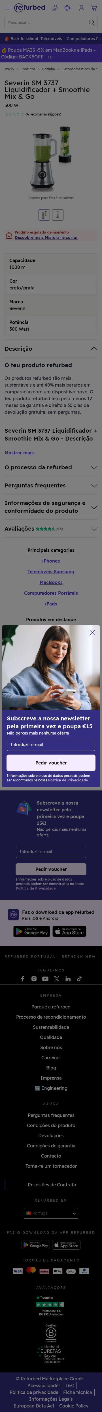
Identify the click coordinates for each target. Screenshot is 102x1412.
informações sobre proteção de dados (46, 706)
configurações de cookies (62, 694)
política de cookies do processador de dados (46, 720)
